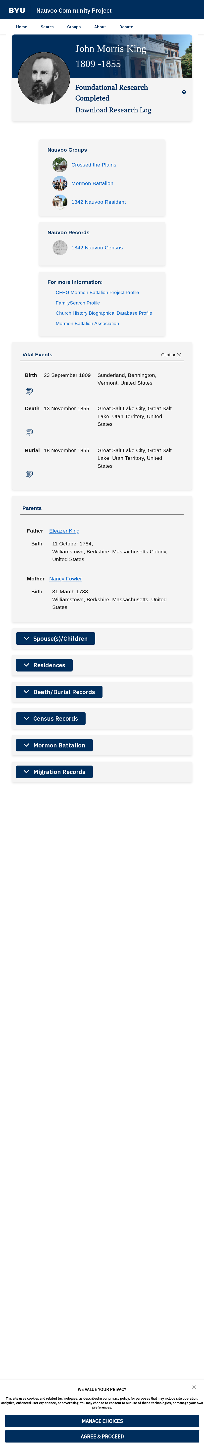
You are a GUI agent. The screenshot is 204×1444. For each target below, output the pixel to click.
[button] (17, 10)
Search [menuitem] (47, 26)
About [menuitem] (100, 26)
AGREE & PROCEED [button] (102, 1436)
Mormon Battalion (59, 745)
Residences (49, 665)
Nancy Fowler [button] (65, 578)
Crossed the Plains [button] (93, 165)
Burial (32, 450)
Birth (31, 375)
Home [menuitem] (21, 26)
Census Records (55, 718)
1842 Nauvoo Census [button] (97, 247)
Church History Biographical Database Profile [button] (104, 313)
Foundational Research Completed (111, 92)
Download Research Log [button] (113, 109)
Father (34, 531)
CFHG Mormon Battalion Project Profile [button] (97, 292)
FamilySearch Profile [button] (78, 302)
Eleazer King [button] (64, 531)
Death (32, 408)
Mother (34, 578)
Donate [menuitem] (126, 26)
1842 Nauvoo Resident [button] (98, 202)
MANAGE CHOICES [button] (102, 1420)
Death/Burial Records (64, 692)
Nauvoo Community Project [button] (74, 10)
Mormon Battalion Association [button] (87, 323)
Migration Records (59, 772)
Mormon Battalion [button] (92, 183)
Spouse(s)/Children (60, 638)
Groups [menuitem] (74, 26)
